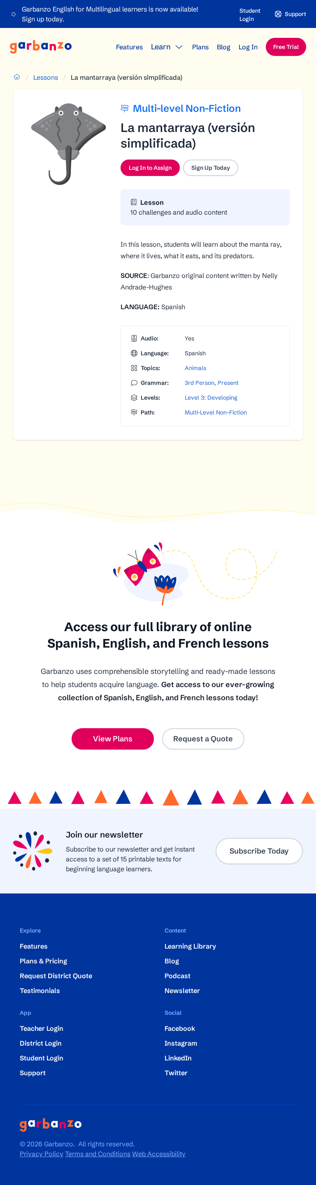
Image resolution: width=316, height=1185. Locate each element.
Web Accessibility (159, 1154)
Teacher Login (41, 1028)
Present (228, 383)
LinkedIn (178, 1058)
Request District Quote (56, 976)
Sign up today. (43, 19)
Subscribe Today (259, 851)
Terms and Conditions (97, 1154)
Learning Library (190, 946)
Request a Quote (203, 738)
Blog (223, 47)
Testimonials (40, 990)
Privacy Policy (41, 1154)
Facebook (180, 1028)
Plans (200, 47)
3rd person (199, 383)
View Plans (112, 738)
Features (129, 47)
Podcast (178, 976)
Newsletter (182, 990)
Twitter (176, 1073)
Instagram (181, 1043)
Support (33, 1073)
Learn (161, 46)
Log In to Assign (154, 170)
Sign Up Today (210, 167)
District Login (41, 1043)
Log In (248, 47)
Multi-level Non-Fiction (216, 412)
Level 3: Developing (211, 397)
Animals (195, 368)
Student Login (249, 15)
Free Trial (286, 47)
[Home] (41, 46)
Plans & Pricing (43, 961)
